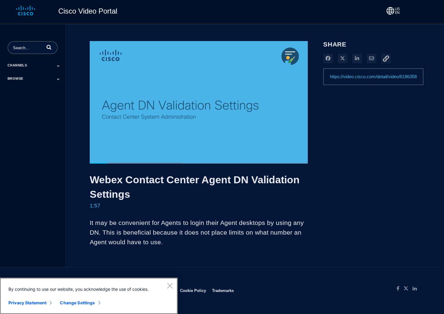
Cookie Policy (193, 290)
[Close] (170, 286)
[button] (48, 47)
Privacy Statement (27, 302)
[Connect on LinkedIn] (416, 288)
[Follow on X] (408, 288)
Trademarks (223, 290)
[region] (89, 296)
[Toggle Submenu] (58, 66)
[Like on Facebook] (400, 288)
